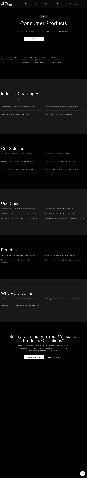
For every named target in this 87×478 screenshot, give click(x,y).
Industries (38, 3)
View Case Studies (54, 38)
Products (64, 3)
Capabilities (28, 3)
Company (73, 3)
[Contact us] (82, 473)
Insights (56, 3)
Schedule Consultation (34, 38)
